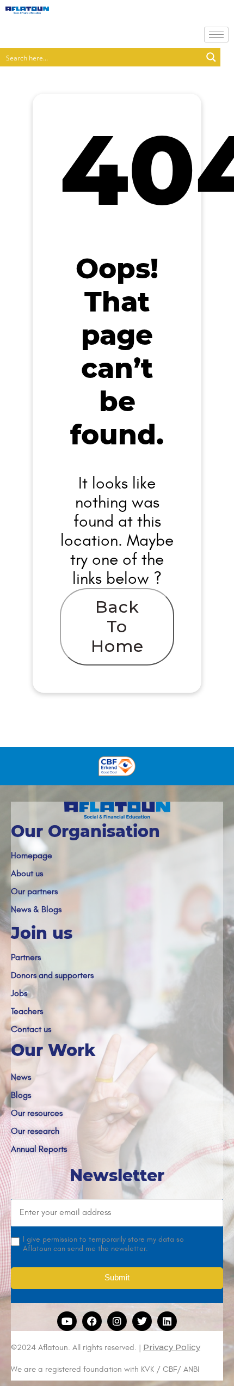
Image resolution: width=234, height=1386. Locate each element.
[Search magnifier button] (211, 57)
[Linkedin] (167, 1321)
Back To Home (117, 626)
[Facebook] (92, 1321)
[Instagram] (117, 1321)
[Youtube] (67, 1321)
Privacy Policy (171, 1347)
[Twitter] (142, 1321)
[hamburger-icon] (216, 34)
